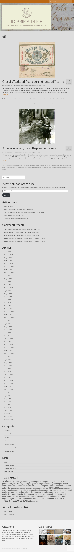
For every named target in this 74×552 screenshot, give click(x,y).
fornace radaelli (50, 165)
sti (36, 103)
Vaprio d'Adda (34, 501)
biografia (22, 152)
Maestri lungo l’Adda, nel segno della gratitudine (18, 209)
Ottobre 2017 (8, 315)
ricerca (22, 85)
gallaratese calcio (58, 165)
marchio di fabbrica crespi (17, 103)
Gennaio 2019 (8, 285)
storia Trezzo (52, 167)
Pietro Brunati (26, 103)
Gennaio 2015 (8, 414)
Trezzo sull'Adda (20, 500)
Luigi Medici (62, 488)
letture (7, 437)
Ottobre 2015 (8, 387)
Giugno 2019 (8, 279)
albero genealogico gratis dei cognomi (31, 484)
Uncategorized (9, 451)
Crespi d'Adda (31, 100)
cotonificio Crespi (20, 100)
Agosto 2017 (7, 321)
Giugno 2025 (8, 258)
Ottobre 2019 (8, 270)
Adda (4, 98)
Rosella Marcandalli (36, 167)
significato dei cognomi (19, 499)
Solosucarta (44, 167)
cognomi (59, 486)
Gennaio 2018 (8, 306)
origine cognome (15, 490)
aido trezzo (8, 165)
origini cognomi (61, 492)
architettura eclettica (16, 98)
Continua (5, 94)
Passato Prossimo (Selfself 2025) (14, 215)
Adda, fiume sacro (9, 206)
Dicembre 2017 (8, 309)
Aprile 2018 (7, 300)
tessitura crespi (46, 103)
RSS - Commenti (9, 514)
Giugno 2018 (8, 294)
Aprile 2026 (7, 252)
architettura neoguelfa (37, 98)
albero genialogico (10, 486)
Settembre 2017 (9, 318)
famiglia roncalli (43, 165)
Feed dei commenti (10, 468)
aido (4, 165)
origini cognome (48, 492)
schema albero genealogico (45, 496)
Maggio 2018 (8, 297)
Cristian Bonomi (8, 85)
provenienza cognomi (44, 494)
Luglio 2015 (7, 396)
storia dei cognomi (44, 499)
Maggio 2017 (8, 330)
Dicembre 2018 (8, 288)
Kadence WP (25, 548)
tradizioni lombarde (36, 85)
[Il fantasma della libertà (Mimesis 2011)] (42, 537)
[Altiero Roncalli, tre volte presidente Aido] (37, 126)
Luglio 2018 (7, 291)
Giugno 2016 (8, 363)
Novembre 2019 (9, 267)
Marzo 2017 (7, 336)
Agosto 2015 (7, 393)
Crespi (25, 100)
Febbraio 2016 (8, 375)
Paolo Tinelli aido (28, 167)
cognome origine (49, 486)
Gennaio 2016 (8, 378)
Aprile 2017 (7, 333)
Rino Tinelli (19, 496)
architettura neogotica (27, 98)
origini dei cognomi (10, 494)
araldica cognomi (26, 486)
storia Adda (32, 498)
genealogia (8, 434)
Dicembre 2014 (8, 417)
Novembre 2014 (9, 420)
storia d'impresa (28, 85)
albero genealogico (31, 482)
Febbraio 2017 (8, 339)
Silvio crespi (32, 103)
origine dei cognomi (63, 490)
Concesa (11, 488)
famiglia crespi (58, 100)
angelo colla (9, 98)
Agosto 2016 (7, 357)
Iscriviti (6, 195)
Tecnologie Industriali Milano (61, 167)
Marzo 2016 (7, 372)
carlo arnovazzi (26, 165)
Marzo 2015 (7, 408)
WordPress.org (8, 471)
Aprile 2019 (7, 282)
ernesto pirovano (50, 100)
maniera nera (12, 167)
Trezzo (6, 500)
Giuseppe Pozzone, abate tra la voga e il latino (31, 238)
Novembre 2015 (9, 384)
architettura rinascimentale (48, 98)
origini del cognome (26, 494)
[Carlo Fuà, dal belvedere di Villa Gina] (59, 537)
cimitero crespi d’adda (11, 100)
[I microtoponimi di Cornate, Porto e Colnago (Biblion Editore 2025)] (59, 531)
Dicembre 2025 (8, 255)
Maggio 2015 (8, 402)
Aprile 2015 (7, 405)
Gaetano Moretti (65, 100)
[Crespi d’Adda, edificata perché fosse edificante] (37, 60)
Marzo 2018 (7, 303)
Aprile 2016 (7, 369)
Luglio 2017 (7, 324)
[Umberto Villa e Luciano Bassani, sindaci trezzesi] (59, 542)
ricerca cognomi (9, 496)
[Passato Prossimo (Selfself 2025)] (67, 531)
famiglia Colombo (37, 488)
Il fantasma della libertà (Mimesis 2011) (16, 218)
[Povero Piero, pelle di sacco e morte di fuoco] (42, 542)
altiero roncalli (14, 165)
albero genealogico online (57, 484)
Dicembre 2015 (8, 381)
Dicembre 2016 (8, 345)
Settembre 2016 (9, 354)
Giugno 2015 (8, 399)
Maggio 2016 (8, 366)
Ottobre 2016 (8, 351)
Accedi (6, 462)
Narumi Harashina (20, 167)
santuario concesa (28, 496)
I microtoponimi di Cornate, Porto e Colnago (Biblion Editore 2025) (24, 212)
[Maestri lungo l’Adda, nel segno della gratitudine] (51, 531)
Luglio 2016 (7, 360)
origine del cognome (33, 492)
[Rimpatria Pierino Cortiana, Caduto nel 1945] (51, 537)
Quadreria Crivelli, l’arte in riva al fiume (27, 232)
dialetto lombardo (27, 488)
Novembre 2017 (9, 312)
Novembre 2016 (9, 348)
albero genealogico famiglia (51, 482)
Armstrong (20, 165)
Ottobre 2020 (8, 261)
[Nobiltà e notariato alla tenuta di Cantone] (51, 542)
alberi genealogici (15, 482)
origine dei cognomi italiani (13, 492)
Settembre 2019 (9, 273)
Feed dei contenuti (9, 465)
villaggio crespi (53, 103)
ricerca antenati (59, 494)
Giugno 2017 (8, 327)
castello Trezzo (37, 486)
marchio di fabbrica (6, 103)
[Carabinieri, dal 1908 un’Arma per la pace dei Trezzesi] (67, 542)
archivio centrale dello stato (61, 98)
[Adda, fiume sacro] (42, 531)
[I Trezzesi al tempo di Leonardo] (67, 537)
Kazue (7, 167)
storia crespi (39, 103)
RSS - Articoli (8, 511)
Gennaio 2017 (8, 342)
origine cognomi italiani (45, 490)
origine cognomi (29, 490)
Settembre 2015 (9, 390)
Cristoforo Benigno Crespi (40, 100)
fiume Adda (45, 488)
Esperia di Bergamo (34, 165)
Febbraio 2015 (8, 411)
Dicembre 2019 (8, 264)
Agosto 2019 (7, 276)
